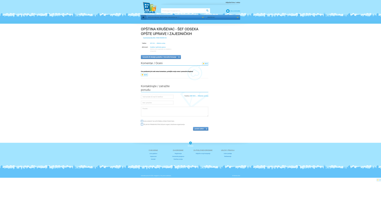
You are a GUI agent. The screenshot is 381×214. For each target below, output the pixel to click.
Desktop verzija (178, 159)
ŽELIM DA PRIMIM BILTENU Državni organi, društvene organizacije (164, 124)
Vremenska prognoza (178, 156)
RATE (206, 63)
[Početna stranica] (143, 17)
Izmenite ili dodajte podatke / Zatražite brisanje (159, 57)
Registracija (178, 153)
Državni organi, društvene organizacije (163, 17)
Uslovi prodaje (228, 153)
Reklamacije (227, 156)
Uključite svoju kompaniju (203, 153)
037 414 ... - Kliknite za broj (157, 43)
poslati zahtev (199, 129)
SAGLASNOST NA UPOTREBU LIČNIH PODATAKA (158, 121)
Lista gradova (153, 153)
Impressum (153, 156)
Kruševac (211, 17)
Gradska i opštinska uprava (158, 47)
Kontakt (153, 159)
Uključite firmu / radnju (233, 2)
